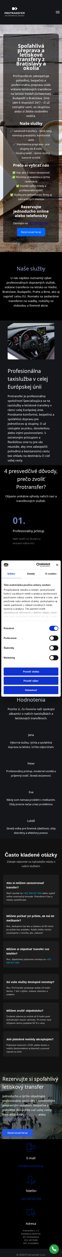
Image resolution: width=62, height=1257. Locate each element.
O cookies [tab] (50, 573)
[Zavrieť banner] (57, 565)
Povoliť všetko (31, 671)
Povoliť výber (31, 680)
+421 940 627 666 (38, 223)
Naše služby (31, 268)
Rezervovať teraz (31, 232)
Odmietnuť (31, 690)
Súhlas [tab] (11, 573)
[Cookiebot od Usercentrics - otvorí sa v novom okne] (37, 565)
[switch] (53, 638)
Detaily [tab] (31, 573)
